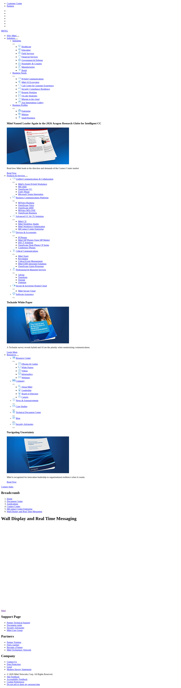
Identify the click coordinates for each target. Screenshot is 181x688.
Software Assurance (25, 294)
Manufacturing (28, 67)
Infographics (27, 374)
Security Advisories (24, 424)
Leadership (26, 390)
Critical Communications (27, 251)
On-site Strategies (29, 96)
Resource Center (23, 358)
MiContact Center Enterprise (31, 229)
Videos (24, 371)
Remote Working (29, 92)
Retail (24, 70)
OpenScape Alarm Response (31, 266)
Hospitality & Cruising (31, 63)
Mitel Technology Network (19, 650)
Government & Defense (32, 60)
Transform (22, 277)
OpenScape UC (25, 189)
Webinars (25, 377)
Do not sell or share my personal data (23, 684)
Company (20, 381)
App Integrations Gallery (32, 102)
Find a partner (13, 645)
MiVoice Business (26, 203)
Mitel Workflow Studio (28, 224)
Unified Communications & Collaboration (34, 179)
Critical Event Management (30, 261)
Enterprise (26, 111)
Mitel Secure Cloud (26, 291)
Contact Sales (7, 487)
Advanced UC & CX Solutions (30, 216)
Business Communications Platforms (32, 197)
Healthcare (26, 46)
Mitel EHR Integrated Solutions (32, 264)
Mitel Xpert (23, 256)
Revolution (23, 258)
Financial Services (29, 57)
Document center (14, 625)
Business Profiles (20, 105)
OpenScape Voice (26, 205)
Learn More (12, 352)
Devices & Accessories (26, 232)
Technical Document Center (28, 412)
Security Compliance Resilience (35, 89)
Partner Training (14, 642)
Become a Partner (15, 647)
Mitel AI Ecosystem (30, 82)
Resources (12, 355)
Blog (18, 418)
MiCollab (22, 186)
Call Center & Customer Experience (37, 85)
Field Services (27, 53)
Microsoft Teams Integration (30, 194)
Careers (24, 397)
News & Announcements (27, 400)
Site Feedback (13, 677)
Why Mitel (12, 35)
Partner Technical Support (18, 622)
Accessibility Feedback (17, 679)
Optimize (22, 282)
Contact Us (12, 662)
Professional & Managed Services (31, 270)
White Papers (27, 367)
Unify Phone (24, 192)
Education (26, 50)
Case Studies (21, 406)
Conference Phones (26, 247)
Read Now (12, 173)
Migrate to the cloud (30, 99)
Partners (10, 6)
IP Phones (22, 237)
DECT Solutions (25, 242)
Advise (21, 275)
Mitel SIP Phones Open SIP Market (34, 240)
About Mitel (26, 387)
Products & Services (16, 175)
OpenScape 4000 (26, 208)
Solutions (11, 38)
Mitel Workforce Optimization (31, 226)
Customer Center (14, 3)
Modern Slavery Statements (19, 669)
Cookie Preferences (15, 682)
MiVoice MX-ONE (26, 210)
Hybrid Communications (32, 79)
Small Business (28, 118)
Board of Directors (29, 394)
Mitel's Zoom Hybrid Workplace (32, 184)
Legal (9, 667)
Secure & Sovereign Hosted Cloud (31, 286)
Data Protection (14, 664)
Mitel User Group (15, 630)
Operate (21, 280)
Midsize (25, 114)
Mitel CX (22, 221)
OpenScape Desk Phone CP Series (33, 245)
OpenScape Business (27, 213)
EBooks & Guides (29, 364)
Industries (16, 41)
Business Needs (19, 73)
